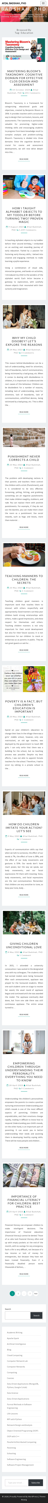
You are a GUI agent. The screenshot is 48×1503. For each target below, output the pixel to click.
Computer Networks (16, 1366)
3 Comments (27, 353)
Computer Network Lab (17, 1361)
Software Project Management (20, 1465)
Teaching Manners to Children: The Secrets (24, 579)
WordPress (33, 1496)
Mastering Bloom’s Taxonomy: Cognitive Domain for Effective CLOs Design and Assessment (24, 77)
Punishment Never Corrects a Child (24, 458)
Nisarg (24, 1499)
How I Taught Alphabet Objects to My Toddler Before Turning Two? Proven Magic (24, 215)
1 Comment (28, 468)
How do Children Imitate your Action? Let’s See (24, 827)
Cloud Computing (14, 1355)
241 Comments (32, 93)
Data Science (12, 1393)
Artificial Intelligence (16, 1344)
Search (8, 1309)
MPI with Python (14, 1419)
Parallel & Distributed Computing (21, 1442)
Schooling (11, 1453)
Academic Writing (14, 1332)
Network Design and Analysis (19, 1425)
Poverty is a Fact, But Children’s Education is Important (24, 706)
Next (35, 1294)
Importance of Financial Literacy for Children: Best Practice (24, 1201)
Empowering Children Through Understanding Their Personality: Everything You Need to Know (24, 1072)
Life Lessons (12, 1413)
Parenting (11, 1447)
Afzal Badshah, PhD (14, 3)
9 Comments (27, 1088)
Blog (9, 1349)
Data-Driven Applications (18, 1398)
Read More (25, 159)
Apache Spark (13, 1338)
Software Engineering (16, 1459)
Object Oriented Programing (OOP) (22, 1430)
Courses (10, 1378)
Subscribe (35, 1482)
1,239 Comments (27, 230)
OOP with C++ (13, 1436)
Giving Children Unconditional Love (24, 945)
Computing (12, 1372)
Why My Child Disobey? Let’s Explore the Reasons (24, 341)
